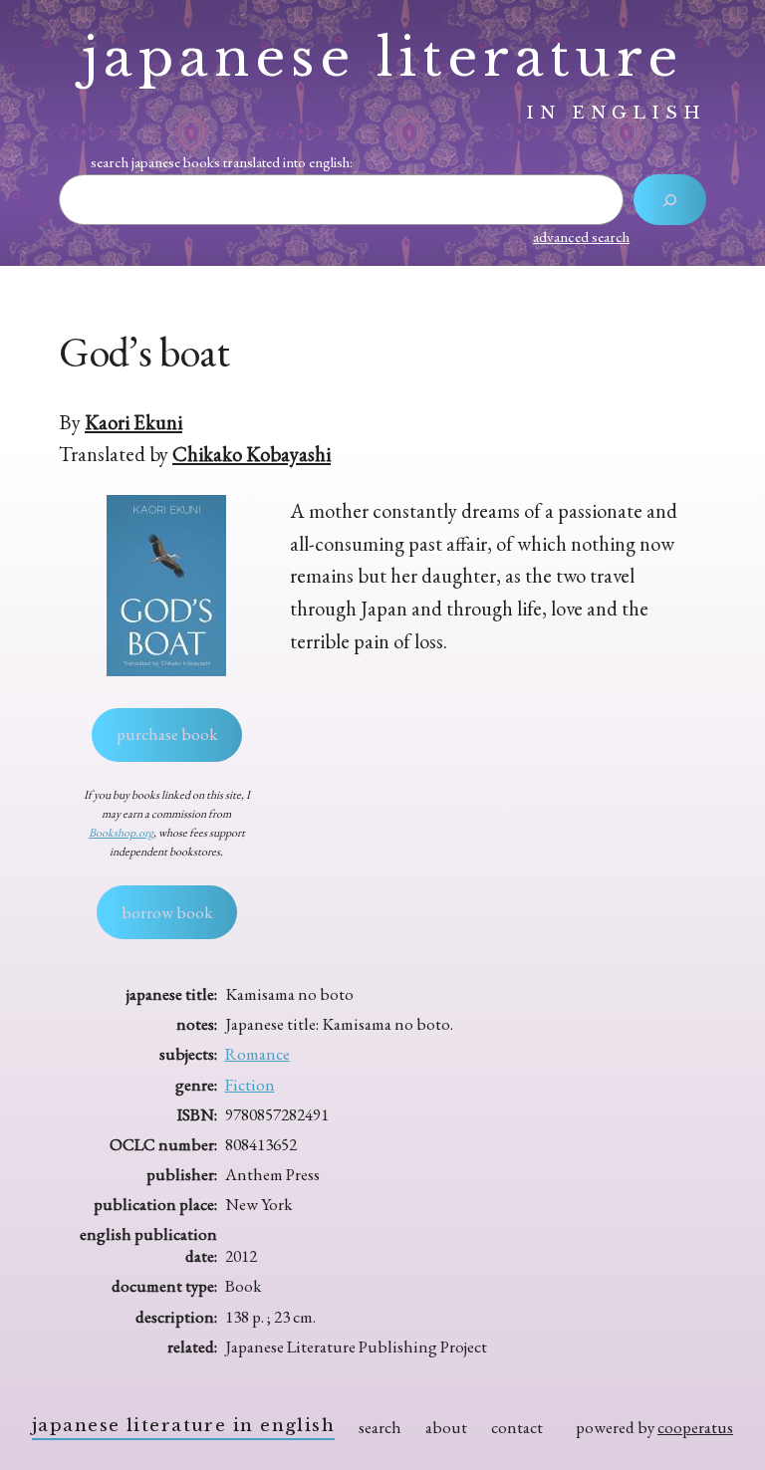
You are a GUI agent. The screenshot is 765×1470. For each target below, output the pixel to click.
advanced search (581, 236)
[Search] (670, 199)
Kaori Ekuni (133, 421)
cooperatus (695, 1427)
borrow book (167, 912)
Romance (257, 1054)
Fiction (250, 1085)
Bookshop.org (121, 833)
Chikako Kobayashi (251, 453)
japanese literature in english (183, 1425)
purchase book (167, 734)
